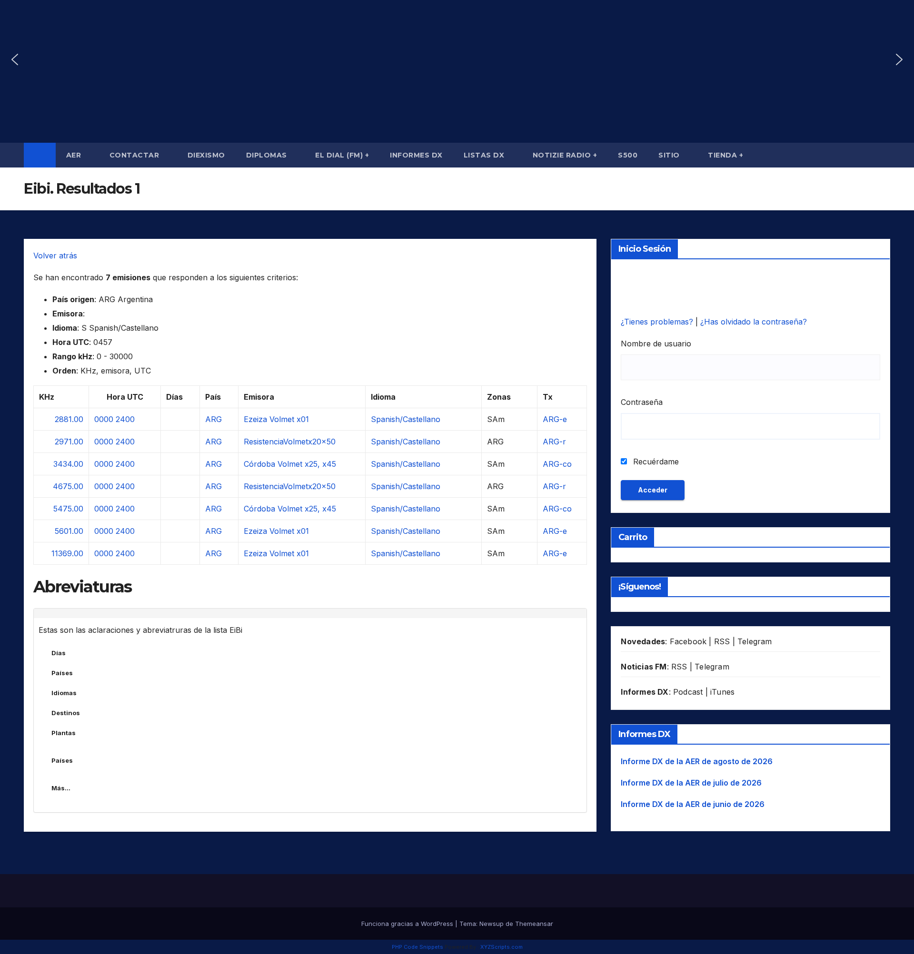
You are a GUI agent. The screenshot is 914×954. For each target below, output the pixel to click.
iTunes (722, 692)
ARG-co (557, 464)
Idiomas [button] (64, 693)
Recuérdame (655, 461)
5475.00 (68, 508)
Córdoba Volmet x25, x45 (290, 464)
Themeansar (534, 923)
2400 (125, 419)
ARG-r (554, 441)
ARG (213, 419)
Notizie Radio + (565, 155)
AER (74, 155)
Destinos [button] (65, 713)
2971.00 (69, 441)
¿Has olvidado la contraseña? (753, 321)
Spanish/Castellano (405, 419)
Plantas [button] (63, 733)
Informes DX (416, 155)
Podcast (688, 692)
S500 (627, 155)
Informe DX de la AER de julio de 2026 (691, 782)
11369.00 (67, 553)
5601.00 (69, 531)
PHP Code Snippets (417, 947)
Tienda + (725, 155)
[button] (14, 59)
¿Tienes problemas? (658, 321)
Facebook (688, 641)
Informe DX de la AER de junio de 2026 (693, 804)
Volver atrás (55, 255)
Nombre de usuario (656, 343)
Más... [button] (60, 788)
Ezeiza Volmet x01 (276, 419)
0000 (103, 419)
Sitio (670, 155)
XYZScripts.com (501, 947)
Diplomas (267, 155)
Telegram (754, 641)
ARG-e (555, 419)
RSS (722, 641)
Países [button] (62, 673)
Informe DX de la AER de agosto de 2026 (697, 761)
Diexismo (206, 155)
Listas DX (485, 155)
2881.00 (69, 419)
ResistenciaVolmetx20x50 (290, 441)
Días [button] (58, 653)
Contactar (135, 155)
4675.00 (68, 486)
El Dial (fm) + (342, 155)
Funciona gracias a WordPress (408, 923)
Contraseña (642, 402)
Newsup (491, 923)
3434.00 (68, 464)
